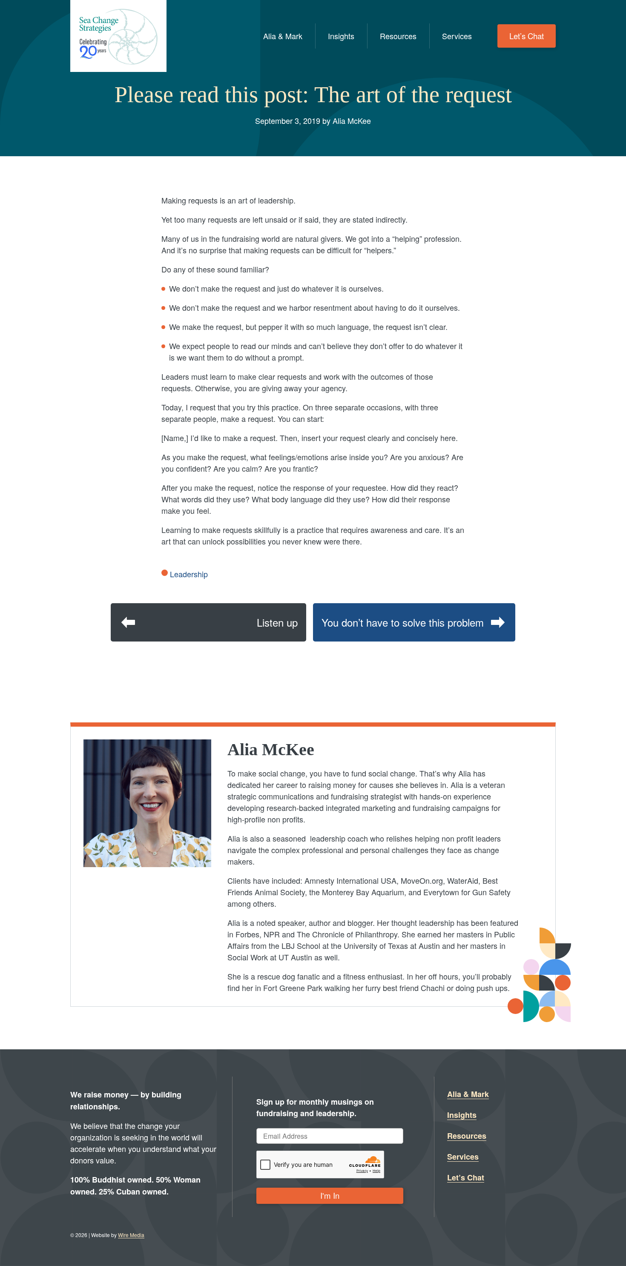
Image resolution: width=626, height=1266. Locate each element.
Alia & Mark (282, 35)
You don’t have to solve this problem (403, 622)
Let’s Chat (526, 35)
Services (457, 35)
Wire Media (131, 1234)
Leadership (189, 573)
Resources (398, 35)
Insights (341, 35)
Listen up (277, 622)
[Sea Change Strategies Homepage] (118, 36)
